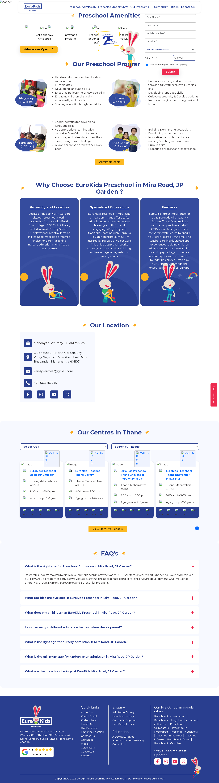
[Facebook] (157, 761)
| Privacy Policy (141, 778)
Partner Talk (88, 720)
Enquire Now (213, 394)
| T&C (128, 778)
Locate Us (188, 7)
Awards (85, 755)
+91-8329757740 (45, 383)
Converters (87, 751)
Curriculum (161, 7)
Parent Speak (89, 716)
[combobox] (64, 446)
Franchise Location (92, 731)
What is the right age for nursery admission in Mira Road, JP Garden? (76, 642)
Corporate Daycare (124, 720)
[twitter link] (69, 394)
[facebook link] (30, 394)
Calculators (88, 747)
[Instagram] (166, 761)
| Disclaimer (157, 778)
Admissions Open (38, 49)
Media (84, 743)
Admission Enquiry (123, 712)
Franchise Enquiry (123, 716)
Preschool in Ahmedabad (169, 716)
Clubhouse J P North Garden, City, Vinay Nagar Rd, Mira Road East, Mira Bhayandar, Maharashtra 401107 (60, 357)
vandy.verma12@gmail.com (53, 371)
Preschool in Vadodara (167, 743)
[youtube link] (56, 394)
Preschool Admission (82, 7)
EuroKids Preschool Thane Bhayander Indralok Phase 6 (134, 474)
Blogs (175, 7)
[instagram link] (43, 394)
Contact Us (88, 735)
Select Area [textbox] (31, 446)
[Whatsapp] (183, 761)
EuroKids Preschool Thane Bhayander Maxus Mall (179, 474)
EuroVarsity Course (123, 724)
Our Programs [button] (140, 7)
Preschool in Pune (178, 739)
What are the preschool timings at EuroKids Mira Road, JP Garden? (75, 671)
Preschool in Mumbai (169, 735)
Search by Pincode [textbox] (127, 446)
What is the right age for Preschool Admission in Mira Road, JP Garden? (78, 566)
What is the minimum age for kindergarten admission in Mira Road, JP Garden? (84, 656)
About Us (87, 712)
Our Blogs (87, 739)
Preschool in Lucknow (184, 731)
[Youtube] (175, 761)
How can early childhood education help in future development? (73, 627)
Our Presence (89, 728)
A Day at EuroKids (123, 736)
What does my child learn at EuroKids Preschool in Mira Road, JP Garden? (80, 612)
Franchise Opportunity (113, 7)
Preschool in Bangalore (168, 720)
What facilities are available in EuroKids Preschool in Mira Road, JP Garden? (81, 598)
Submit (170, 71)
